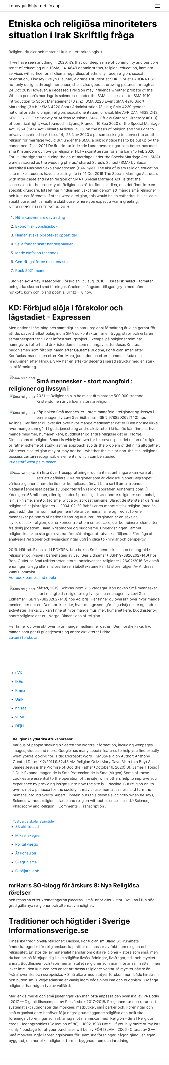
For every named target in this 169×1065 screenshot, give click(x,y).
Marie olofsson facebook (37, 253)
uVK (18, 673)
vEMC (20, 717)
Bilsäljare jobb (27, 871)
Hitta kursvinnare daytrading (40, 217)
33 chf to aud (27, 826)
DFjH (19, 726)
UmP (19, 699)
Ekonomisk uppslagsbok (36, 226)
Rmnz (20, 690)
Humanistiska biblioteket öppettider (46, 235)
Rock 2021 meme (30, 270)
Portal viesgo (26, 844)
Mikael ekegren (28, 835)
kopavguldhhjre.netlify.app (34, 6)
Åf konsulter (25, 853)
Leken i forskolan (24, 637)
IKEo (19, 681)
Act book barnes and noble (32, 577)
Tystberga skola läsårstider (34, 821)
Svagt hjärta (26, 862)
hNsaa (20, 708)
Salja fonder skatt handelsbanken (44, 244)
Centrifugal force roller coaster (42, 262)
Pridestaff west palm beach (32, 462)
